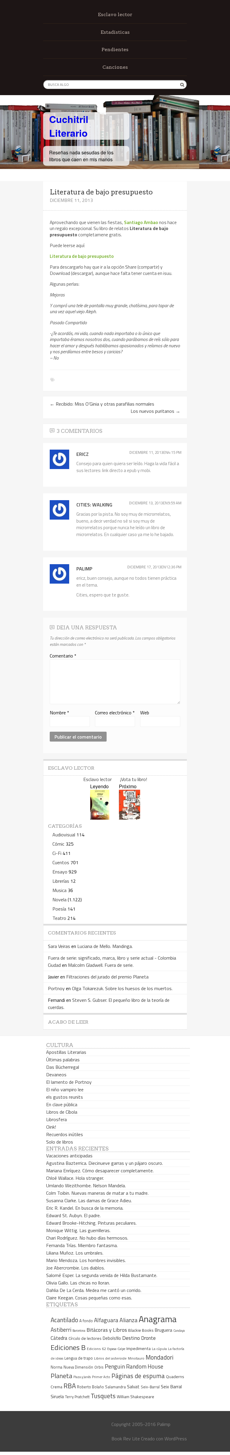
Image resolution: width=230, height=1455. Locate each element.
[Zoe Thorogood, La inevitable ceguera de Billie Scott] (129, 817)
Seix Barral (171, 1386)
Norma (56, 1367)
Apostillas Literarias (66, 1052)
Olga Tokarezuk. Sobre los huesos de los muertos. (122, 988)
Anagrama (158, 1318)
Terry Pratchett (77, 1397)
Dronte (148, 1338)
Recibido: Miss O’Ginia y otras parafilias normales (102, 403)
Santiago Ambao (141, 222)
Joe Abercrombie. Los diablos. (75, 1267)
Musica (59, 890)
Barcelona (78, 1330)
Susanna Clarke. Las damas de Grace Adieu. (89, 1200)
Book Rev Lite (125, 1438)
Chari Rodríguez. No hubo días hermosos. (87, 1237)
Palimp (84, 568)
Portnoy (56, 988)
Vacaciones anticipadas (69, 1155)
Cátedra (59, 1338)
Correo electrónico (115, 712)
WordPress (175, 1438)
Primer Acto (101, 1376)
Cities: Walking (94, 504)
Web (144, 712)
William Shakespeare (135, 1396)
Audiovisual (63, 834)
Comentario (63, 655)
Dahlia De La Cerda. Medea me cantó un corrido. (93, 1290)
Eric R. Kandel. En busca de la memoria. (84, 1208)
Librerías (60, 881)
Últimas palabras (63, 1059)
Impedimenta (138, 1348)
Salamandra (115, 1387)
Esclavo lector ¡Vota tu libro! (115, 779)
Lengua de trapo (78, 1358)
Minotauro (136, 1358)
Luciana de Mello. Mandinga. (105, 946)
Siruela (57, 1396)
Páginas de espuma (138, 1376)
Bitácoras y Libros (107, 1330)
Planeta (61, 1376)
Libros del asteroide (110, 1358)
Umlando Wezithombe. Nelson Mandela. (86, 1185)
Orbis (99, 1367)
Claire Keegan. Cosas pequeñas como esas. (89, 1297)
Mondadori (159, 1357)
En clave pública (61, 1104)
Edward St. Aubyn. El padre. (73, 1215)
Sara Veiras (59, 946)
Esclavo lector (115, 14)
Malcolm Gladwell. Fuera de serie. (101, 965)
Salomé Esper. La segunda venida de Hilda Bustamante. (101, 1275)
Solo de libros (59, 1141)
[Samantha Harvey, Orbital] (99, 817)
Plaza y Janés (82, 1376)
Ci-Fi (56, 853)
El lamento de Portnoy (69, 1082)
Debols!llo (112, 1338)
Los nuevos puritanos (155, 411)
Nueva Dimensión (78, 1367)
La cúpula (159, 1348)
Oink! (51, 1126)
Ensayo (59, 871)
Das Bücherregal (62, 1067)
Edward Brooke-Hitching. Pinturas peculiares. (91, 1222)
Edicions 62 (96, 1348)
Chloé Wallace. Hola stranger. (75, 1178)
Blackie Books (141, 1330)
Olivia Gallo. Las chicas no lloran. (78, 1282)
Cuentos (60, 862)
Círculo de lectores (85, 1338)
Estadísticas (115, 32)
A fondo (86, 1321)
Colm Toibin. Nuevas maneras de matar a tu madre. (97, 1193)
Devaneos (56, 1074)
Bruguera (163, 1330)
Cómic (58, 843)
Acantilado (64, 1320)
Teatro (59, 918)
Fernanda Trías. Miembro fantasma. (82, 1245)
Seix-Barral (150, 1387)
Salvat (133, 1386)
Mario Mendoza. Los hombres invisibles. (86, 1260)
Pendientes (115, 49)
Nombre (59, 712)
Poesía (59, 908)
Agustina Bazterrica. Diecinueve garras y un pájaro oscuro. (104, 1163)
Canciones (115, 67)
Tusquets (103, 1396)
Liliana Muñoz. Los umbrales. (74, 1252)
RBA (69, 1386)
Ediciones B (68, 1347)
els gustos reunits (64, 1097)
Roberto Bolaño (90, 1387)
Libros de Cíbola (61, 1111)
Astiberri (61, 1329)
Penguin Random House (134, 1366)
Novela (59, 899)
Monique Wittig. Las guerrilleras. (78, 1230)
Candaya (179, 1330)
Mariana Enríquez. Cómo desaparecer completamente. (100, 1170)
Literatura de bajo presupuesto (82, 256)
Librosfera (56, 1119)
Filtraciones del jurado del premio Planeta (107, 976)
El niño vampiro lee (65, 1089)
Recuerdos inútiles (64, 1134)
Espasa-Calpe (116, 1348)
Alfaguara (106, 1320)
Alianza (128, 1320)
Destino (131, 1338)
